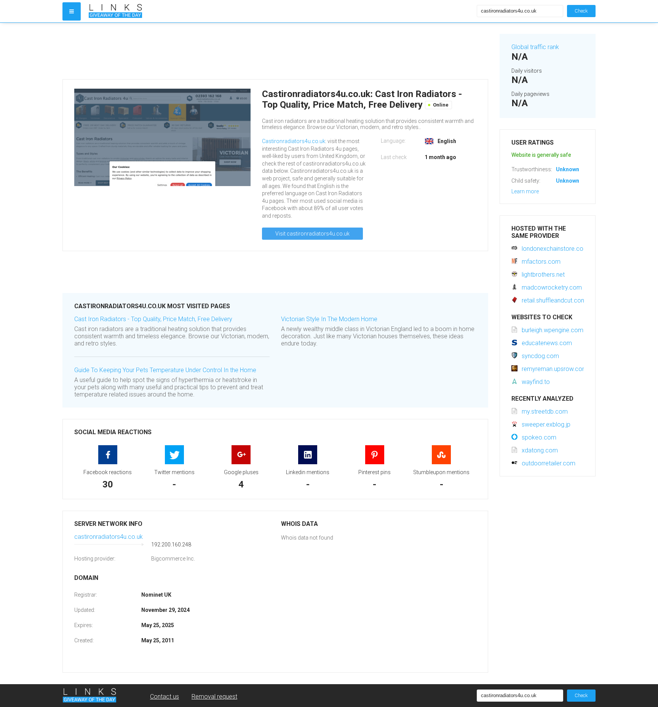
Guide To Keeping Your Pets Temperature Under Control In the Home (165, 370)
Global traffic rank (535, 47)
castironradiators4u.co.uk (108, 536)
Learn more (525, 191)
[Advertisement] (275, 51)
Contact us (164, 696)
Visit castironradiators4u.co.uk (312, 234)
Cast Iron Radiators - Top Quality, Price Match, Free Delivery (153, 319)
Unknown (567, 169)
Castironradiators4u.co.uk (293, 141)
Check (581, 11)
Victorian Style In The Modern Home (329, 319)
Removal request (214, 696)
